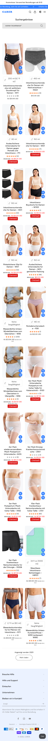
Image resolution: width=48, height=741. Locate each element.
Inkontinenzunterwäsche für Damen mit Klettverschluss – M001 (35, 86)
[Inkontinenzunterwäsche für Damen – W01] (35, 119)
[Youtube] (29, 718)
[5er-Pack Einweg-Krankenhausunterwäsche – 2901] (35, 428)
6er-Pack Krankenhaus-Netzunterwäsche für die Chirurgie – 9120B (12, 563)
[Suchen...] (41, 26)
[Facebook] (18, 718)
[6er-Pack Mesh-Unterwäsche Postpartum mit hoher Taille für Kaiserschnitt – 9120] (35, 362)
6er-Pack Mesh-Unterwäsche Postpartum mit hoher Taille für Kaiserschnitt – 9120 (35, 385)
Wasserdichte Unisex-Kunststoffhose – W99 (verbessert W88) (35, 634)
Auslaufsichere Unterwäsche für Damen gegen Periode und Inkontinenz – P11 (12, 148)
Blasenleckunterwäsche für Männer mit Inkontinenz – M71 (12, 629)
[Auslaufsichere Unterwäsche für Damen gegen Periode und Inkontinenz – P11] (12, 119)
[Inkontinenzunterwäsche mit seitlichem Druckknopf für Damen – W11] (12, 59)
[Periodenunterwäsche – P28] (35, 302)
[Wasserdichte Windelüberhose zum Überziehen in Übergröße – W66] (12, 362)
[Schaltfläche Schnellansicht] (20, 68)
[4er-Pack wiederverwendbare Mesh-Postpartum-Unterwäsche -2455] (12, 428)
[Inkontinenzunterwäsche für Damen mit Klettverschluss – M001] (35, 59)
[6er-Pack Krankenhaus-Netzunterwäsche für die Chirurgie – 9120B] (12, 541)
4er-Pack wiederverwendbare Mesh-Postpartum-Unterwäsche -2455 (13, 450)
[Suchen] (30, 12)
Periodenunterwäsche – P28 (35, 327)
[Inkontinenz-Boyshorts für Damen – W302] (35, 183)
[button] (44, 12)
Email (5, 704)
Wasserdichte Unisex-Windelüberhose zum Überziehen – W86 (12, 331)
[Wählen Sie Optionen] (20, 72)
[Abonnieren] (43, 703)
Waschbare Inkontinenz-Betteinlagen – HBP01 (35, 571)
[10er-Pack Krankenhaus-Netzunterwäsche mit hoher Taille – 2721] (35, 484)
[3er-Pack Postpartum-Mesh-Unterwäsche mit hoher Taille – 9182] (12, 484)
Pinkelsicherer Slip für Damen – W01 (12, 265)
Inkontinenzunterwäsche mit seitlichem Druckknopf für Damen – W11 (12, 89)
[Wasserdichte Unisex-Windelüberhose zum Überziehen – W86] (12, 302)
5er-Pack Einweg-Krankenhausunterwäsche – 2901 (35, 449)
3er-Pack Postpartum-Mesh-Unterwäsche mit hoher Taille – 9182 (12, 507)
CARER (27, 737)
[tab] (3, 73)
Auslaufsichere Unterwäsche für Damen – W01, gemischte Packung (35, 268)
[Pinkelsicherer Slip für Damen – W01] (12, 240)
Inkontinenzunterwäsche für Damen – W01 (35, 144)
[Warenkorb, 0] (34, 12)
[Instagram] (24, 718)
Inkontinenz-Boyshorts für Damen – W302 (35, 204)
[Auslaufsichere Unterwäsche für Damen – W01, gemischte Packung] (35, 240)
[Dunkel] (40, 12)
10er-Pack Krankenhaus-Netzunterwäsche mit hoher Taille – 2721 (35, 507)
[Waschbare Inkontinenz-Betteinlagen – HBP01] (35, 541)
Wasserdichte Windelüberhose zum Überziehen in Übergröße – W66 (12, 392)
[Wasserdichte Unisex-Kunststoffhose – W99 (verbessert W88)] (35, 603)
